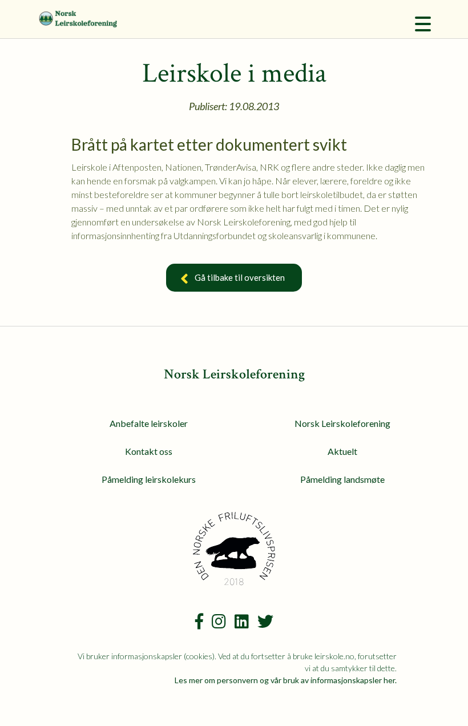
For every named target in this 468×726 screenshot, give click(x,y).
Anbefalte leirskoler (149, 423)
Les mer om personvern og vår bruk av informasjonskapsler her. (286, 680)
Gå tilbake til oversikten (240, 277)
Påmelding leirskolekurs (149, 479)
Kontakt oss (148, 451)
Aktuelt (342, 451)
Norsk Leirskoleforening (342, 423)
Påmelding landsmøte (342, 479)
